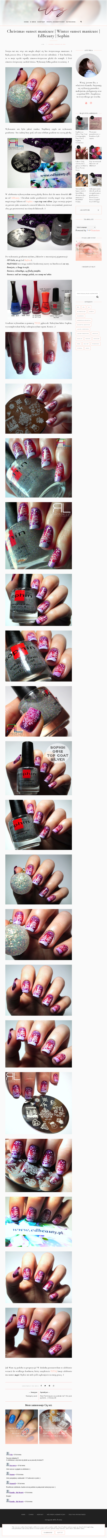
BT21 (78, 307)
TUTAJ (54, 1371)
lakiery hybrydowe (83, 329)
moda (78, 343)
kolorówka (80, 315)
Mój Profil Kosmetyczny (56, 1514)
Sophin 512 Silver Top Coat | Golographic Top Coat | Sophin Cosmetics (81, 137)
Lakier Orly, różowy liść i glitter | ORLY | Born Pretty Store (82, 166)
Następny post (31, 1396)
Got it (60, 1532)
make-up (79, 338)
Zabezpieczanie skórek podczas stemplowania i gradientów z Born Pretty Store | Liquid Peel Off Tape (95, 195)
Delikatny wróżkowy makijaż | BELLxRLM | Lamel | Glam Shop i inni (88, 252)
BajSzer (28, 260)
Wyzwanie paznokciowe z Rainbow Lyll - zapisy (94, 135)
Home (23, 1514)
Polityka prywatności (77, 1514)
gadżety (91, 311)
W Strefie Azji (81, 311)
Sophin (29, 201)
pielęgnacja (95, 343)
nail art (86, 343)
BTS (84, 307)
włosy (87, 348)
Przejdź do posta (22, 1440)
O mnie (33, 22)
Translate (95, 230)
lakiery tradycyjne (83, 333)
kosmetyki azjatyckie (83, 324)
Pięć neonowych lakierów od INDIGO (95, 164)
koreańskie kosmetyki (84, 320)
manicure (96, 338)
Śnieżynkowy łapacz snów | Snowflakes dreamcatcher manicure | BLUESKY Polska (81, 195)
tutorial (79, 348)
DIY (89, 307)
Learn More (48, 1532)
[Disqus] (38, 1477)
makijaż (87, 338)
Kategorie (70, 22)
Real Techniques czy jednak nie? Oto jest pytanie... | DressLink (56, 1397)
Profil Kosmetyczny (56, 22)
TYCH (37, 323)
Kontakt (41, 22)
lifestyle (95, 333)
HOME (26, 22)
